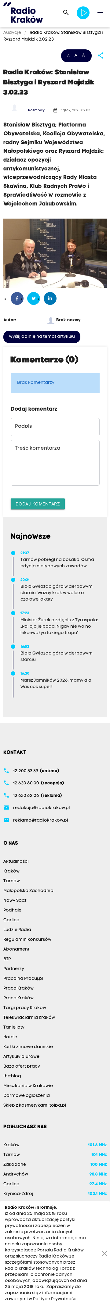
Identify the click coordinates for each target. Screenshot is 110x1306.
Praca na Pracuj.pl (23, 978)
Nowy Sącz (15, 900)
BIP (7, 959)
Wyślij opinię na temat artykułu (42, 336)
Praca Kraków (18, 988)
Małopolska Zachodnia (28, 891)
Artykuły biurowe (21, 1056)
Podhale (12, 910)
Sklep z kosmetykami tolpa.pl (34, 1105)
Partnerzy (13, 969)
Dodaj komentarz (38, 503)
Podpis (23, 426)
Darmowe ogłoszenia (26, 1096)
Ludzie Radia (17, 930)
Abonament (16, 949)
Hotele (10, 1037)
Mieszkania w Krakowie (28, 1086)
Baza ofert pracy (21, 1066)
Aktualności (16, 861)
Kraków (11, 871)
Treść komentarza (37, 448)
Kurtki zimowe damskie (28, 1047)
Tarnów (11, 881)
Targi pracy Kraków (24, 1008)
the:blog (12, 1076)
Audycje (12, 32)
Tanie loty (13, 1027)
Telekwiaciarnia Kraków (29, 1017)
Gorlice (11, 920)
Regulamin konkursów (27, 939)
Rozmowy (36, 110)
